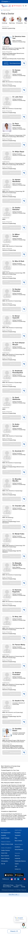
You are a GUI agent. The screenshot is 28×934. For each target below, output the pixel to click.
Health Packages (5, 838)
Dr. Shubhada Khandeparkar (17, 372)
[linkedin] (18, 879)
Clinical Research (19, 849)
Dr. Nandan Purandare (16, 290)
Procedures (18, 832)
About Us (17, 855)
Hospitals (3, 835)
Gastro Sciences (5, 858)
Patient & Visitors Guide (7, 844)
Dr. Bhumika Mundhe (16, 480)
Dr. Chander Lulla (18, 506)
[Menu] (26, 6)
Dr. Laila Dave (17, 97)
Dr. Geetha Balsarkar (16, 208)
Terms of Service (7, 886)
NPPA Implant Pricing (9, 885)
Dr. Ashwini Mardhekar (16, 180)
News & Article (18, 840)
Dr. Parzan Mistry (18, 645)
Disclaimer (17, 886)
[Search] (23, 6)
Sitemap (23, 886)
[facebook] (15, 879)
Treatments (17, 835)
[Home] (6, 6)
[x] (21, 879)
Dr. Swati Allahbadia (16, 398)
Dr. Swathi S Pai (18, 701)
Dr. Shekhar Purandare (16, 673)
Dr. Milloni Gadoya (16, 235)
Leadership (17, 858)
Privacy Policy (20, 885)
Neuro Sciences (5, 855)
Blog (16, 838)
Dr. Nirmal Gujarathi (15, 317)
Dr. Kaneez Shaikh (16, 71)
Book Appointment (5, 832)
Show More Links (13, 894)
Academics (17, 847)
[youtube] (25, 879)
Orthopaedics (4, 861)
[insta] (12, 879)
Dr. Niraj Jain (17, 617)
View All (3, 863)
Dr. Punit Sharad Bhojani (18, 344)
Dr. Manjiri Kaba (18, 534)
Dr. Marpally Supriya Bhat (17, 564)
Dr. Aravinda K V (18, 451)
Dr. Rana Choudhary (16, 124)
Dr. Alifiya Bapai (18, 152)
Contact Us (18, 869)
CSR (16, 866)
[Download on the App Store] (9, 875)
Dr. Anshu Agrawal (15, 425)
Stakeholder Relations (20, 861)
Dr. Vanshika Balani (16, 730)
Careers (17, 863)
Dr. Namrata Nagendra (16, 591)
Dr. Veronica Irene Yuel (18, 37)
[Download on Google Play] (19, 875)
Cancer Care (4, 853)
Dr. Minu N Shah (18, 261)
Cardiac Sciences (5, 850)
